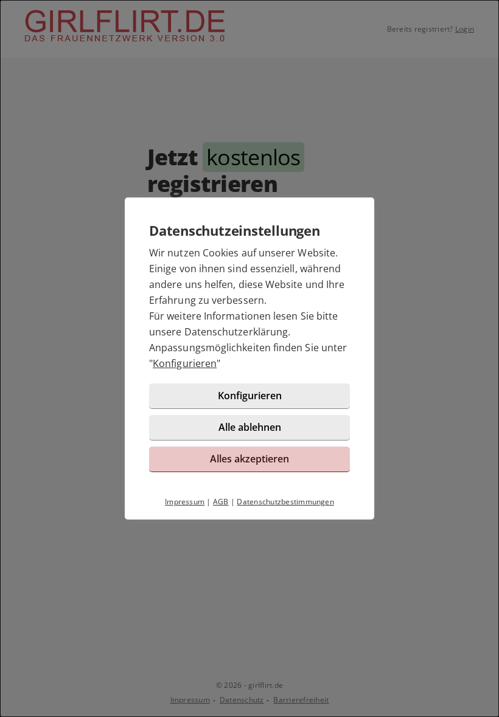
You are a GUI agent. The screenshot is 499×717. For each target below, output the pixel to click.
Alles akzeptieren (249, 458)
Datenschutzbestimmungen (285, 501)
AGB (221, 501)
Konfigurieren (185, 363)
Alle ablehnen (249, 427)
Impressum (184, 501)
